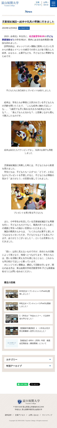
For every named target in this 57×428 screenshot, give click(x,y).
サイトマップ (47, 415)
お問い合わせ (34, 415)
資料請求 (8, 415)
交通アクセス (20, 415)
